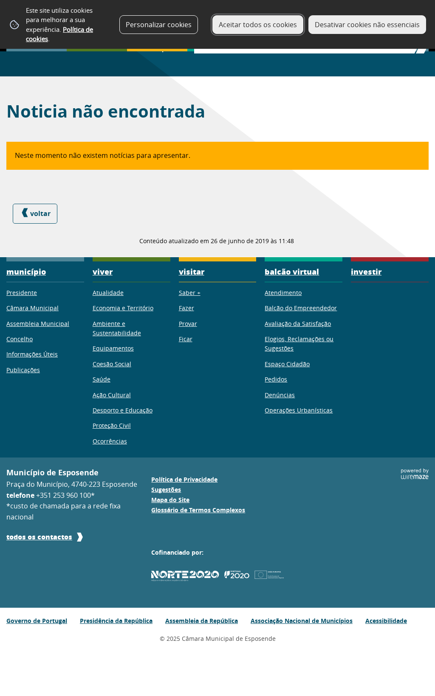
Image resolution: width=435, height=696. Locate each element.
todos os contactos (39, 537)
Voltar (40, 213)
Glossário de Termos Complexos (198, 510)
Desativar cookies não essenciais (367, 24)
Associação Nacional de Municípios (302, 621)
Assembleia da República (201, 621)
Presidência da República (116, 621)
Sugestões (166, 490)
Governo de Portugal (36, 621)
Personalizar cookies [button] (159, 24)
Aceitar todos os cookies (258, 24)
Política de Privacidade (184, 479)
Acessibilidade (386, 621)
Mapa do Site (170, 500)
